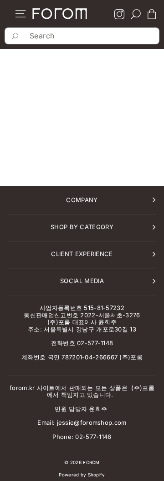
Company (81, 199)
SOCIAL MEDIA (82, 280)
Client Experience (82, 253)
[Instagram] (119, 15)
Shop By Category (82, 226)
